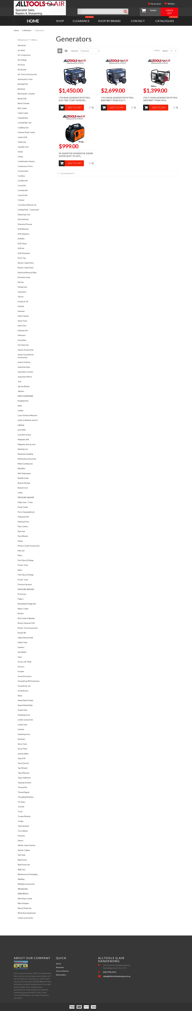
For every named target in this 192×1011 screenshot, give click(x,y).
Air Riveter (22, 69)
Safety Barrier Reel (25, 638)
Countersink (23, 190)
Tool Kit (21, 807)
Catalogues (166, 19)
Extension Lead (24, 277)
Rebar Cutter (23, 609)
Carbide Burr (23, 118)
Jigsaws (21, 391)
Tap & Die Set (23, 763)
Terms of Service (62, 971)
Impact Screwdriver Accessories (26, 356)
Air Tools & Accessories (27, 74)
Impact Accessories (26, 350)
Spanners (21, 739)
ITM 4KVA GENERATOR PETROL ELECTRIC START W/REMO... (74, 99)
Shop (60, 21)
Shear (20, 695)
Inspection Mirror (25, 377)
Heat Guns (22, 325)
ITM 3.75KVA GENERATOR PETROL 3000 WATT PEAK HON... (160, 99)
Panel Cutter (23, 507)
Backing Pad (23, 84)
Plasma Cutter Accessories (28, 546)
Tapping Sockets (24, 782)
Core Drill (22, 185)
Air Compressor (24, 55)
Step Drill (21, 758)
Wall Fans (21, 869)
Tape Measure (23, 773)
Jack (19, 381)
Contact (138, 21)
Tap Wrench (23, 768)
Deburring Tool (24, 214)
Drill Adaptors (23, 234)
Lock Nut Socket (24, 435)
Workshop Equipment (27, 913)
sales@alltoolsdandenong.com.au (116, 976)
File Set (21, 282)
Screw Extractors (25, 676)
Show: (165, 51)
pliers (20, 570)
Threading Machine (25, 797)
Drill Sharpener (24, 253)
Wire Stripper (23, 903)
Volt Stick (21, 855)
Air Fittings (22, 60)
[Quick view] (93, 107)
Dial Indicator (23, 219)
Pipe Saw (21, 531)
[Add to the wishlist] (90, 107)
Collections (26, 30)
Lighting (21, 425)
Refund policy (61, 975)
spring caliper (23, 753)
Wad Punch (22, 860)
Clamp (20, 156)
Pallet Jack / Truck (25, 502)
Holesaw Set (23, 330)
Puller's (21, 599)
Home (33, 20)
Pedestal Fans (23, 522)
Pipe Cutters (23, 526)
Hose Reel (22, 340)
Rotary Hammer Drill (26, 623)
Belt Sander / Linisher (26, 94)
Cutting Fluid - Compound (28, 210)
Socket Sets (22, 710)
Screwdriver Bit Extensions (28, 681)
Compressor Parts (25, 166)
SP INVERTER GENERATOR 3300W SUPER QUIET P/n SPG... (76, 154)
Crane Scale (22, 195)
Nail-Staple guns (24, 473)
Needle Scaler (23, 478)
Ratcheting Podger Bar (27, 604)
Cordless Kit (23, 181)
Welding (21, 879)
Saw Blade (22, 652)
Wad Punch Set (24, 865)
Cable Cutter (23, 113)
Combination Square (26, 161)
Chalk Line (22, 142)
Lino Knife (22, 430)
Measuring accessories (27, 459)
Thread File (22, 787)
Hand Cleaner (23, 316)
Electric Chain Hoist (25, 268)
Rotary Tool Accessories (28, 628)
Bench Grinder (23, 103)
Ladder (20, 410)
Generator (22, 292)
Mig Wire (21, 468)
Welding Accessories (26, 884)
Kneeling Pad (23, 401)
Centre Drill (22, 137)
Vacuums (21, 836)
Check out (169, 11)
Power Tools (23, 565)
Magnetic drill (23, 439)
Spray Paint (22, 749)
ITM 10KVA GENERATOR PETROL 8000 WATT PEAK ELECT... (117, 99)
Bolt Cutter (22, 108)
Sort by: (74, 51)
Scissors (21, 667)
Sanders (21, 647)
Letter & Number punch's (28, 420)
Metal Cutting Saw (25, 464)
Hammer (21, 311)
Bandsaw (21, 89)
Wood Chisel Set (24, 908)
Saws (20, 657)
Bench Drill (22, 98)
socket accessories (25, 720)
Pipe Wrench (23, 536)
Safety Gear (22, 642)
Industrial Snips (24, 367)
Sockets (21, 729)
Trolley (20, 821)
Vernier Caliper (24, 850)
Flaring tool (22, 287)
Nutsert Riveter (24, 483)
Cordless (21, 176)
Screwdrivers (23, 691)
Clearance (83, 19)
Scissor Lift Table (24, 662)
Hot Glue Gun (23, 345)
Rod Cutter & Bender (26, 618)
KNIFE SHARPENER (25, 396)
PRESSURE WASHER (26, 497)
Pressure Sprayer (25, 584)
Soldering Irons (24, 715)
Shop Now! (60, 967)
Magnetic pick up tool (26, 444)
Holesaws (22, 335)
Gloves (20, 296)
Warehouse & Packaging (27, 874)
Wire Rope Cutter (25, 898)
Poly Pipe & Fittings (26, 560)
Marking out (23, 449)
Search (58, 964)
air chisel (21, 50)
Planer (20, 541)
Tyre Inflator (23, 831)
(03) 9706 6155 (109, 972)
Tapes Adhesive (24, 778)
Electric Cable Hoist (26, 263)
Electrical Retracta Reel (27, 272)
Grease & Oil (23, 301)
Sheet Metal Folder (25, 700)
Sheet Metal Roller (25, 705)
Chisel (20, 152)
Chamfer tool (23, 147)
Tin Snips (21, 802)
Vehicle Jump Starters (26, 845)
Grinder (21, 306)
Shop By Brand (109, 21)
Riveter (21, 613)
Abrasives (22, 45)
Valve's (20, 840)
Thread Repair (24, 792)
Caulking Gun (23, 127)
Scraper (21, 671)
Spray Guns (22, 744)
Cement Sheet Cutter (26, 132)
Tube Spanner (23, 826)
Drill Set (21, 248)
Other (20, 493)
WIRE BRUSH (23, 894)
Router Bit (22, 633)
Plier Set (21, 551)
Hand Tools (22, 321)
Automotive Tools (25, 79)
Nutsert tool (23, 488)
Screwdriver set (24, 686)
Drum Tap (22, 258)
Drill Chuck (22, 243)
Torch (20, 811)
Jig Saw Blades (24, 386)
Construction (23, 171)
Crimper (21, 200)
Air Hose (21, 65)
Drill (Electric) (23, 229)
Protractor (22, 594)
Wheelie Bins (23, 889)
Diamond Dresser (25, 224)
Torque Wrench (24, 816)
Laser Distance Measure (27, 415)
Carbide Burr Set (24, 123)
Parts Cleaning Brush (26, 512)
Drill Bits (21, 239)
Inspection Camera (25, 372)
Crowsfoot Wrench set (27, 205)
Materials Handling (25, 454)
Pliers (20, 555)
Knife (20, 406)
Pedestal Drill (23, 517)
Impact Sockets (24, 362)
